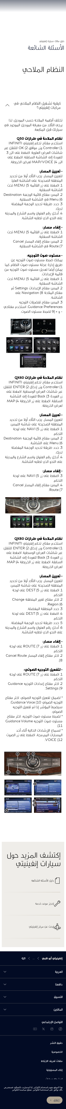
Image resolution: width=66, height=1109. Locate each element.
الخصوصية (56, 1051)
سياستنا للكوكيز (19, 1090)
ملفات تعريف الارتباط (51, 1060)
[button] (33, 105)
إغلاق (56, 1100)
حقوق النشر (56, 1042)
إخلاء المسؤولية (54, 1069)
